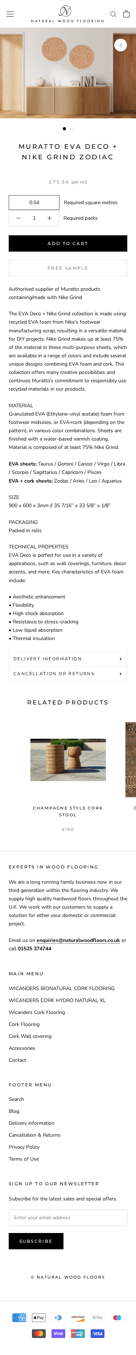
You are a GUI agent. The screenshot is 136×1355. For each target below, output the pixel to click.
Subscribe (36, 1241)
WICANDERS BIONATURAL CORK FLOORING (62, 988)
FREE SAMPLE (68, 268)
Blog (14, 1111)
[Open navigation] (10, 14)
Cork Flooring (24, 1024)
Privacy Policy (24, 1147)
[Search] (113, 14)
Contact (17, 1060)
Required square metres (89, 202)
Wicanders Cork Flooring (37, 1012)
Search (16, 1099)
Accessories (22, 1048)
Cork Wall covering (30, 1036)
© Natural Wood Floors (68, 1277)
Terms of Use (24, 1159)
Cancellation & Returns (35, 1135)
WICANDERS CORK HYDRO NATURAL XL (57, 1000)
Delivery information (31, 1123)
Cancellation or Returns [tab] (54, 674)
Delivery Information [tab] (47, 659)
